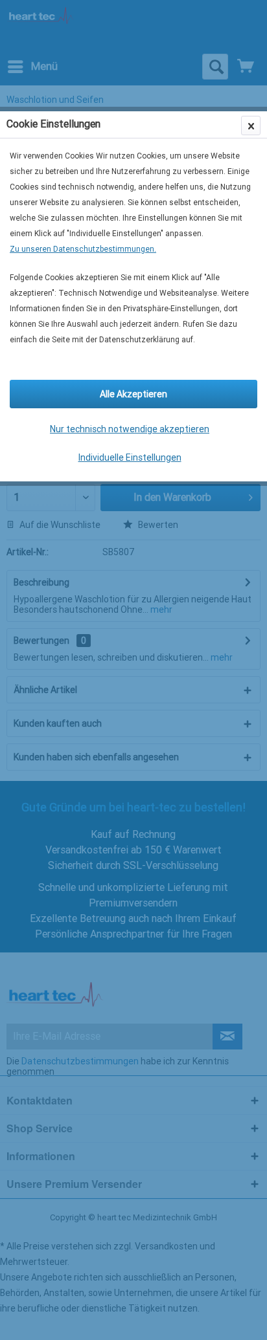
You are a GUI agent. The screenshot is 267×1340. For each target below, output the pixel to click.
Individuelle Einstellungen (129, 457)
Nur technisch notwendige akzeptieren (129, 429)
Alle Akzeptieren (133, 394)
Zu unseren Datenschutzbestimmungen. (83, 249)
